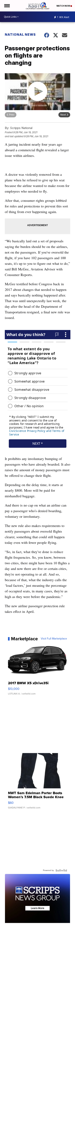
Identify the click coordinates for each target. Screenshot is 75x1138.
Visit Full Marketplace (54, 638)
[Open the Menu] (6, 5)
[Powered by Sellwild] (61, 870)
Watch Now (63, 6)
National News (20, 34)
